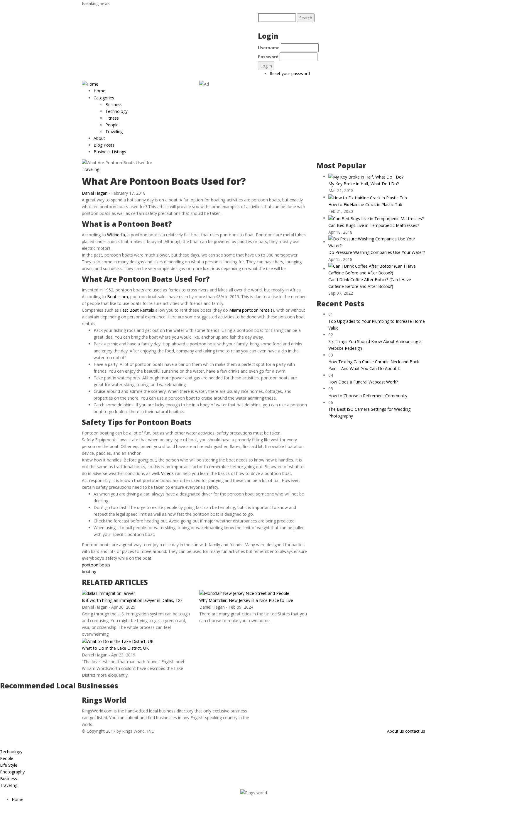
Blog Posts (104, 145)
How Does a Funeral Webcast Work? (363, 382)
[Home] (90, 83)
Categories (104, 98)
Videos (167, 473)
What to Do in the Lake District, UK (115, 648)
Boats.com (117, 296)
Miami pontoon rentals (251, 310)
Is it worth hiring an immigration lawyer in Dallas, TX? (132, 600)
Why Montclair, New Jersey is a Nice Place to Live (246, 600)
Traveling (114, 131)
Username (269, 47)
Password (268, 57)
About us (395, 731)
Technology (116, 111)
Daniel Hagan (94, 193)
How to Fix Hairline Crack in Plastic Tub (365, 204)
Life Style (8, 765)
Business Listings (110, 152)
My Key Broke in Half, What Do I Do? (363, 183)
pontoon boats (96, 565)
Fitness (112, 118)
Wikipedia (116, 234)
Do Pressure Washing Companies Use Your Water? (376, 252)
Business (113, 104)
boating (89, 571)
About (99, 138)
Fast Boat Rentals (137, 310)
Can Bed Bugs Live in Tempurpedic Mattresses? (373, 225)
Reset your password (290, 73)
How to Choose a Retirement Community (367, 395)
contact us (415, 731)
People (112, 125)
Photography (12, 772)
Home (99, 91)
